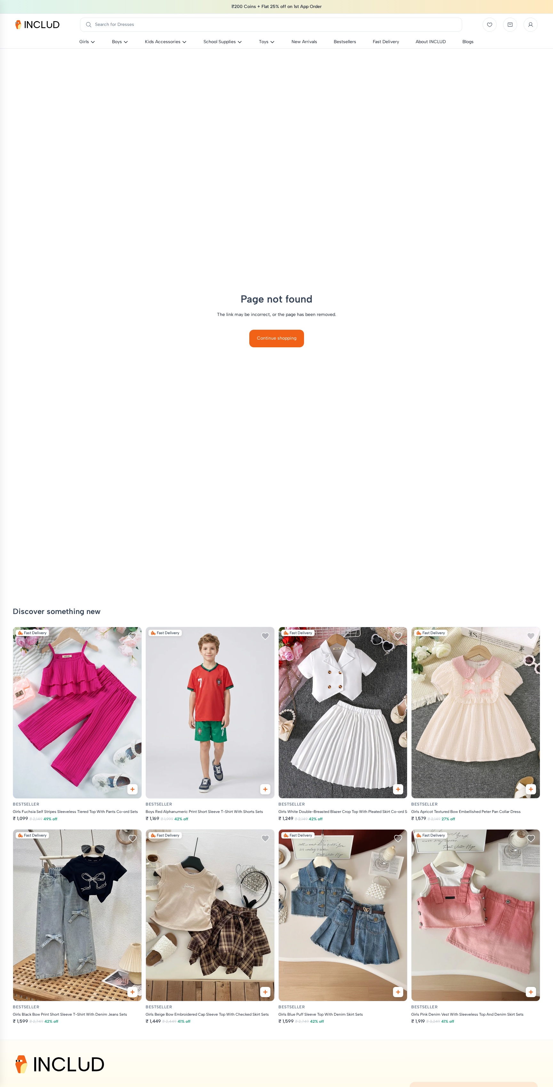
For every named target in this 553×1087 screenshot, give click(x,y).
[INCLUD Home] (37, 24)
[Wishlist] (490, 25)
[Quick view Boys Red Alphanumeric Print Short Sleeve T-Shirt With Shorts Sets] (265, 789)
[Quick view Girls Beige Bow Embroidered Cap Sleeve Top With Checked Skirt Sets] (265, 992)
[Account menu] (531, 25)
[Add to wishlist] (132, 636)
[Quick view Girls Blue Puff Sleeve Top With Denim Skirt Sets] (398, 992)
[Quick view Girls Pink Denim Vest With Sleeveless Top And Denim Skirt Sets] (531, 992)
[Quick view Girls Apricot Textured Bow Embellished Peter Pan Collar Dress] (531, 789)
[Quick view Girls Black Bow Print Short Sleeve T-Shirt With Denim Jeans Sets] (132, 992)
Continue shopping (276, 338)
